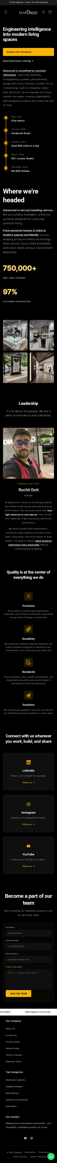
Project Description (14, 967)
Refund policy (30, 1152)
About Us (10, 1028)
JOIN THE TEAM (18, 993)
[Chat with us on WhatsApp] (51, 1156)
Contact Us (11, 1035)
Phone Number (12, 940)
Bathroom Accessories (17, 1100)
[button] (6, 12)
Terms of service (20, 1157)
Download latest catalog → (18, 60)
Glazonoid (18, 1152)
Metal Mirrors (12, 1093)
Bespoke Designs (14, 1086)
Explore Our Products (19, 52)
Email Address (12, 954)
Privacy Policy (13, 1042)
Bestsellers (11, 1106)
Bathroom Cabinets (15, 1080)
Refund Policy (12, 1048)
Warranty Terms (13, 1061)
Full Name (10, 927)
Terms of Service (14, 1055)
